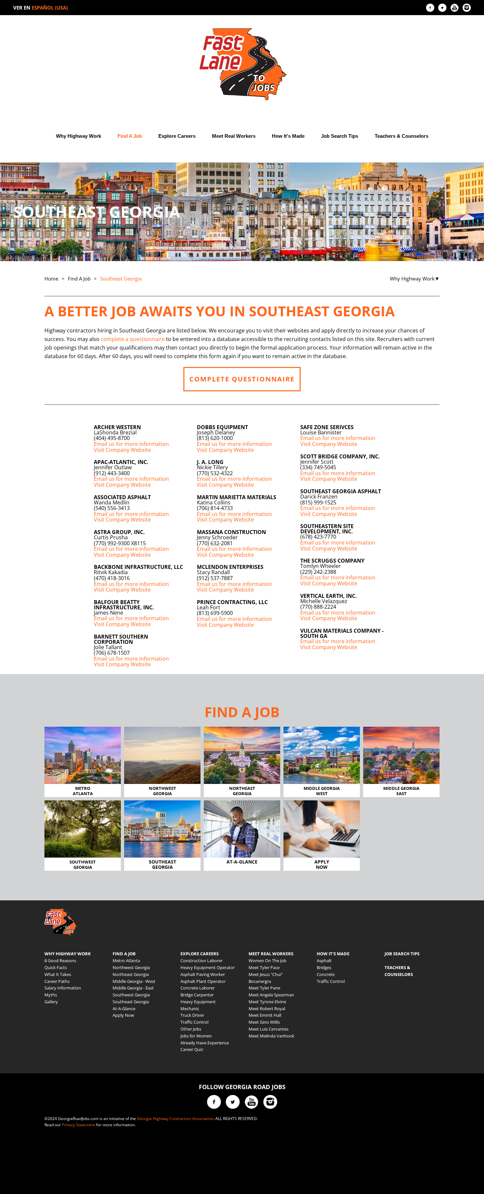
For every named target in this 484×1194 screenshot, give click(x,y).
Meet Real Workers (233, 136)
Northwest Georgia (131, 967)
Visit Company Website (122, 449)
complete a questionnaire (133, 339)
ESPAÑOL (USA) (50, 7)
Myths (50, 995)
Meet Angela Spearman (271, 995)
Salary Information (62, 988)
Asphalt (324, 960)
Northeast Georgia (131, 974)
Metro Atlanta (126, 960)
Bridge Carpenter (197, 995)
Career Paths (56, 981)
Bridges (324, 967)
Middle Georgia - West (134, 981)
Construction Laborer (201, 960)
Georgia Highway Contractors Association (175, 1118)
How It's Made (288, 136)
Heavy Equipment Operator (207, 967)
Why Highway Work (78, 136)
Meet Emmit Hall (265, 1015)
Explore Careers (177, 136)
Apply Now (123, 1015)
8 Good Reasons (60, 960)
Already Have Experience (204, 1043)
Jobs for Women (196, 1036)
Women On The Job (267, 960)
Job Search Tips (339, 136)
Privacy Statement (78, 1125)
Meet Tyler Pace (264, 967)
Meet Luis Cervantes (268, 1029)
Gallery (51, 1002)
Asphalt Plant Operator (203, 981)
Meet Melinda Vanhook (271, 1036)
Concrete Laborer (197, 988)
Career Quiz (191, 1049)
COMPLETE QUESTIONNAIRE (242, 379)
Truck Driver (192, 1015)
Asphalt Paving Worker (202, 974)
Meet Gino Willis (264, 1022)
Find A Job (130, 136)
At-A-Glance (124, 1008)
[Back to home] (242, 64)
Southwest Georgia (131, 995)
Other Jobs (190, 1029)
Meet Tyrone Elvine (267, 1002)
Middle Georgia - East (133, 988)
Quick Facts (55, 967)
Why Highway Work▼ (415, 278)
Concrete (326, 974)
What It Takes (57, 974)
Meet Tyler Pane (264, 988)
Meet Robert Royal (267, 1008)
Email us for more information (131, 444)
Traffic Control (194, 1022)
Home (51, 278)
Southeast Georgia (131, 1002)
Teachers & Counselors (401, 136)
